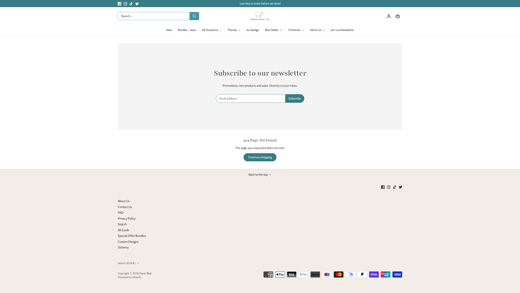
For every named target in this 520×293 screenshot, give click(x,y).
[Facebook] (119, 3)
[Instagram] (125, 3)
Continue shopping (260, 157)
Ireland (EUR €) (126, 263)
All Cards (123, 230)
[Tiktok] (131, 3)
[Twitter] (137, 3)
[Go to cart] (397, 16)
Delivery (123, 247)
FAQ (121, 212)
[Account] (388, 16)
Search (122, 224)
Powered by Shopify (129, 277)
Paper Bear (145, 273)
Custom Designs (128, 242)
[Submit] (194, 16)
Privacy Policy (127, 218)
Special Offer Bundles (132, 236)
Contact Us (125, 207)
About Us (124, 201)
